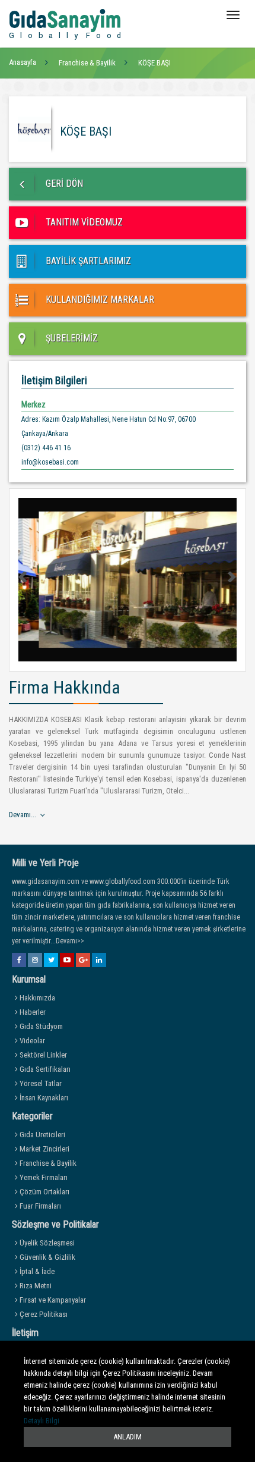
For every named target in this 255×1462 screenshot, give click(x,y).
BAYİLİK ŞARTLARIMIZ (87, 260)
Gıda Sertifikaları (44, 1069)
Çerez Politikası (43, 1314)
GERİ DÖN (63, 183)
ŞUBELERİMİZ (70, 338)
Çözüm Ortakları (43, 1191)
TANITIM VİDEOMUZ (83, 222)
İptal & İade (36, 1271)
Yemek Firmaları (43, 1177)
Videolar (31, 1040)
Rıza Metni (35, 1285)
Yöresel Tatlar (40, 1083)
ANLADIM (127, 1436)
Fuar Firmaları (39, 1205)
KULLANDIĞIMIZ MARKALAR (98, 299)
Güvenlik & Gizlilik (46, 1257)
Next (231, 577)
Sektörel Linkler (42, 1054)
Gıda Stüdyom (40, 1026)
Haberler (32, 1012)
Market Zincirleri (43, 1148)
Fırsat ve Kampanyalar (52, 1299)
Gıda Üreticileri (41, 1134)
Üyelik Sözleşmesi (46, 1242)
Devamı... (22, 814)
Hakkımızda (36, 997)
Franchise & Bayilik (47, 1163)
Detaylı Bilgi (41, 1420)
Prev (23, 577)
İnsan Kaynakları (43, 1097)
